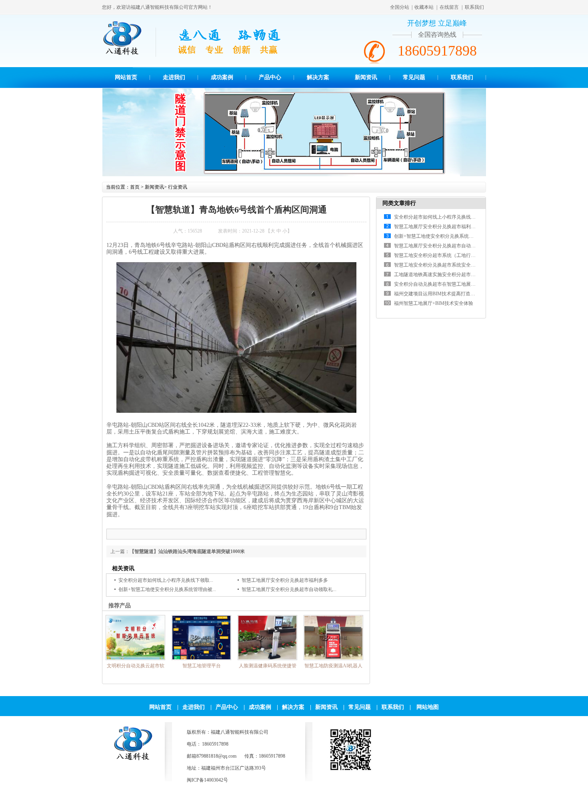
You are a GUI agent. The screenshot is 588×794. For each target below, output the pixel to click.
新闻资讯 (366, 77)
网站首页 (126, 77)
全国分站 (399, 7)
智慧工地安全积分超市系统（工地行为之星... (441, 255)
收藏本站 (424, 7)
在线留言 (449, 7)
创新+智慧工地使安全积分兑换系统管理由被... (167, 589)
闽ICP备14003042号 (207, 780)
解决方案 (318, 77)
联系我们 (474, 7)
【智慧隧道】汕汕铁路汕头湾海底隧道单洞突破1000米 (187, 551)
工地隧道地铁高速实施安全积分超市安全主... (441, 274)
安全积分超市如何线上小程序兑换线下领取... (165, 580)
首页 (135, 187)
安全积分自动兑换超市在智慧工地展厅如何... (441, 284)
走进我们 (174, 77)
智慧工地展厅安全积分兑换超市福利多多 (285, 580)
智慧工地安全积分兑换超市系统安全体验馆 (439, 265)
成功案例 (222, 77)
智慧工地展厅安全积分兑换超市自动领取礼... (289, 589)
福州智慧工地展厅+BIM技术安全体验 (433, 303)
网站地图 (427, 707)
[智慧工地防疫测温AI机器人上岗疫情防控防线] (236, 683)
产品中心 (270, 77)
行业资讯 (177, 187)
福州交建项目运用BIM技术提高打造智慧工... (441, 294)
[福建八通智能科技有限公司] (133, 760)
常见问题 (414, 77)
